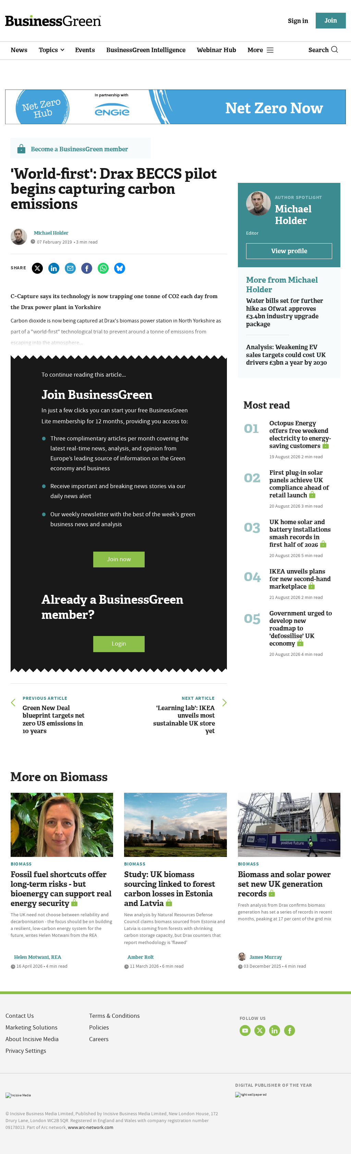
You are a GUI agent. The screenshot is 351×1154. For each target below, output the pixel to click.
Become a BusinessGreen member (79, 149)
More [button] (255, 50)
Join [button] (331, 20)
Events (85, 50)
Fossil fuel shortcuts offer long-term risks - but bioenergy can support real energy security (61, 889)
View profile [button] (289, 251)
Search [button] (318, 50)
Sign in (298, 21)
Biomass (21, 863)
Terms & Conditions (114, 1016)
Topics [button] (49, 50)
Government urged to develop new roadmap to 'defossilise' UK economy (300, 628)
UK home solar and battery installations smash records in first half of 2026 (300, 533)
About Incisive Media (32, 1039)
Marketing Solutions (31, 1028)
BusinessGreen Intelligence (145, 50)
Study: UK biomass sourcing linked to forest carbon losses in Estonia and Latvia (169, 889)
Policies (99, 1028)
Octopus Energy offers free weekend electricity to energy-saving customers (300, 434)
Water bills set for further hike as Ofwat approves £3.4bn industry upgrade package (284, 312)
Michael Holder (51, 233)
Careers (99, 1039)
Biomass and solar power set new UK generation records (284, 884)
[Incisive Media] (18, 1094)
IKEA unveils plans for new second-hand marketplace (300, 579)
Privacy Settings (25, 1051)
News (19, 50)
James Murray (266, 957)
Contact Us (19, 1016)
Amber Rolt (141, 957)
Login (119, 644)
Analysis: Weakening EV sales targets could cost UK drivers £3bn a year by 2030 (286, 355)
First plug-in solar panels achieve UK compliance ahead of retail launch (299, 484)
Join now (119, 559)
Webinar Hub (216, 50)
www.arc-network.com (90, 1127)
